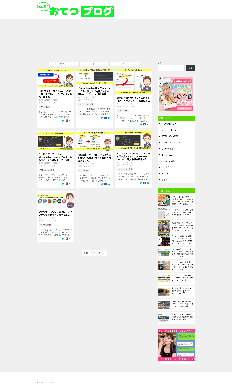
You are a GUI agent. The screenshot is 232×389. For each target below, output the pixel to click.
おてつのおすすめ (168, 124)
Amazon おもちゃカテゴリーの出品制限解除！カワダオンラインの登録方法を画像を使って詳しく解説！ (182, 252)
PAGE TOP (224, 375)
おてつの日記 (84, 171)
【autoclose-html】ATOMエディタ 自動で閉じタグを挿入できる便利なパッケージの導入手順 (94, 91)
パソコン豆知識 (45, 225)
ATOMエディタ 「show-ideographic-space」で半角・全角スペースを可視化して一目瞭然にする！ (55, 157)
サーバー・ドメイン (169, 130)
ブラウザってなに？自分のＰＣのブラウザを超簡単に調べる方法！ (55, 213)
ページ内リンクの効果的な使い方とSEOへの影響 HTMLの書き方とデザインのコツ (182, 212)
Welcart (164, 173)
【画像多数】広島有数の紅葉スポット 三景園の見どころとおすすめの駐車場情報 (182, 303)
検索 (159, 63)
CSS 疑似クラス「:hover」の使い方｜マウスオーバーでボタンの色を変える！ (55, 94)
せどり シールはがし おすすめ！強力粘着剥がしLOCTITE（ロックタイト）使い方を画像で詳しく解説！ (182, 265)
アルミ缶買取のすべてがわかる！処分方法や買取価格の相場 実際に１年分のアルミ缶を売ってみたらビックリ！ (182, 226)
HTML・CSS (44, 107)
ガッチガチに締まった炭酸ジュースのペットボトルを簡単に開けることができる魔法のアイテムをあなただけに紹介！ (182, 239)
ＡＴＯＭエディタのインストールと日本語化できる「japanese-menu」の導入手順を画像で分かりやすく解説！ (133, 156)
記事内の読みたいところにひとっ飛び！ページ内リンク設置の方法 (133, 99)
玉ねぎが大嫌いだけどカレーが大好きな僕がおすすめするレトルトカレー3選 (182, 290)
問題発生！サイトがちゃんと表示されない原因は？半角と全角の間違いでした (94, 157)
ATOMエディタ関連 (86, 104)
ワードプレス (167, 167)
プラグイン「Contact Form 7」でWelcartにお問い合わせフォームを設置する (182, 277)
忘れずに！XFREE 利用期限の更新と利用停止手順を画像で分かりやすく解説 (182, 316)
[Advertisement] (116, 39)
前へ (88, 253)
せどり (164, 180)
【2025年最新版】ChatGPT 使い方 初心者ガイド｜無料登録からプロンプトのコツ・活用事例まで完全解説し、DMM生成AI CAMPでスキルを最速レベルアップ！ (182, 200)
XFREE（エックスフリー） (172, 142)
